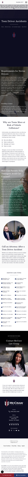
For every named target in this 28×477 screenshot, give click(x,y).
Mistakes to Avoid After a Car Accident (7, 299)
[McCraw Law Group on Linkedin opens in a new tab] (18, 430)
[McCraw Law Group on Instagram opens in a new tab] (9, 430)
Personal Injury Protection (19, 303)
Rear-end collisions (8, 140)
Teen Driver (24, 26)
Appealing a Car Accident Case (6, 279)
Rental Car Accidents (7, 311)
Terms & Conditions (6, 445)
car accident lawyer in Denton (20, 54)
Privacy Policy (14, 445)
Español (23, 445)
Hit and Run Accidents (21, 295)
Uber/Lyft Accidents (7, 325)
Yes (26, 7)
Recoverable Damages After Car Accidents (21, 307)
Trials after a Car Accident (6, 322)
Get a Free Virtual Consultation (14, 349)
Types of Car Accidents (21, 321)
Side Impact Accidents (21, 314)
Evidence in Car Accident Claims (6, 287)
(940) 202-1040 (20, 471)
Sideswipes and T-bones (9, 144)
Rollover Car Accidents (21, 311)
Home (2, 26)
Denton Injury (8, 26)
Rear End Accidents (7, 306)
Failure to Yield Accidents (6, 291)
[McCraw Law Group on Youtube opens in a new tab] (16, 430)
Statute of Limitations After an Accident (7, 318)
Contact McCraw (14, 340)
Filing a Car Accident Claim (21, 291)
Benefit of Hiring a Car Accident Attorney (8, 283)
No (14, 8)
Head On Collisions (7, 295)
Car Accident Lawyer (16, 26)
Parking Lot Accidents (7, 302)
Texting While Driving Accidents (21, 318)
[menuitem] (9, 430)
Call (24, 261)
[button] (2, 472)
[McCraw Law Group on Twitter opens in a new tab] (14, 430)
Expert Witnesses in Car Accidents (20, 287)
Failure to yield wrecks (9, 142)
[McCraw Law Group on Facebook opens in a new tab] (11, 430)
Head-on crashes (7, 146)
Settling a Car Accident (8, 314)
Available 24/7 (19, 2)
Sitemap (19, 445)
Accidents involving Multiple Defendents (20, 299)
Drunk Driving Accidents (19, 283)
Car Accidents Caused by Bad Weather (21, 279)
